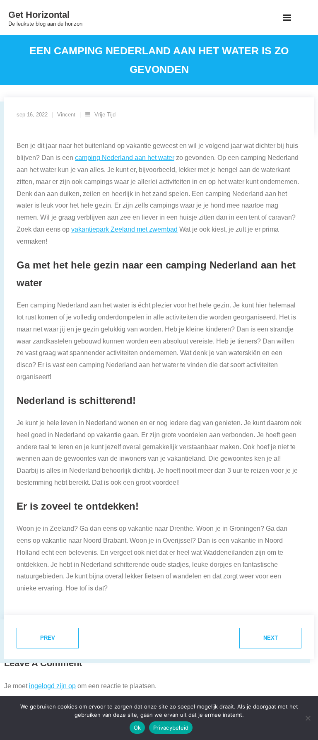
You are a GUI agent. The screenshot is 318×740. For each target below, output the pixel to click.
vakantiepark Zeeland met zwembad (124, 229)
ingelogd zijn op (52, 685)
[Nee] (308, 718)
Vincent (66, 114)
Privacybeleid (170, 727)
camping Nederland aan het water (124, 157)
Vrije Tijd (105, 114)
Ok (137, 727)
